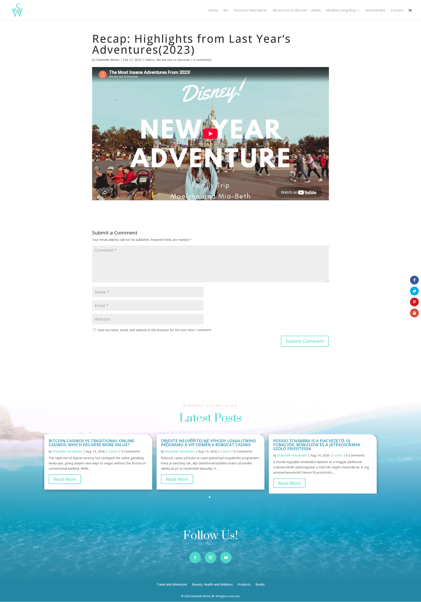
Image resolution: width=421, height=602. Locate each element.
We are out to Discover (173, 60)
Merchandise (375, 10)
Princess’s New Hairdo (250, 10)
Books (260, 584)
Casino (113, 451)
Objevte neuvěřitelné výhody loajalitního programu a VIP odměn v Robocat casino (208, 442)
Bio (225, 10)
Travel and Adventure (172, 584)
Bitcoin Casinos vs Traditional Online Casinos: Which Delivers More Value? (91, 442)
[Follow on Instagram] (210, 557)
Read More (65, 479)
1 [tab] (209, 497)
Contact (397, 10)
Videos (150, 60)
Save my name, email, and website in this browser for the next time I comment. (154, 330)
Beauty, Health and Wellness (212, 584)
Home (213, 10)
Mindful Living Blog (341, 10)
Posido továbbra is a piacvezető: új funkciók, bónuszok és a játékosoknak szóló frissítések (316, 444)
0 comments (202, 60)
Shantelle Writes (108, 60)
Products (244, 584)
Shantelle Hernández (67, 451)
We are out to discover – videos (297, 10)
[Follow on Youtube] (226, 557)
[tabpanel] (98, 461)
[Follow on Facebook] (195, 557)
